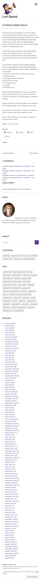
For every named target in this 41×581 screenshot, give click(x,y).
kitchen (31, 291)
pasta (25, 298)
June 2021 (8, 464)
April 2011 (8, 510)
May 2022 (8, 439)
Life (34, 256)
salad (22, 301)
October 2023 (9, 401)
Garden (15, 256)
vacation (7, 310)
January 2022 (9, 448)
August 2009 (9, 556)
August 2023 (9, 405)
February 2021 (10, 474)
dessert (17, 281)
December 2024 (10, 369)
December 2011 (10, 494)
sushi (14, 307)
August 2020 (9, 487)
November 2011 (10, 496)
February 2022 (10, 446)
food (31, 285)
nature (17, 298)
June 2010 (8, 533)
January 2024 (9, 394)
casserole (7, 278)
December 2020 (10, 478)
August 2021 (9, 460)
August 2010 (9, 528)
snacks (33, 304)
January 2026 (9, 339)
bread (6, 275)
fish (14, 285)
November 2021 (10, 453)
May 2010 (8, 535)
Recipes (22, 28)
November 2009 (10, 549)
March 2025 (9, 362)
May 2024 (8, 385)
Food (6, 256)
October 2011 (9, 499)
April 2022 (8, 442)
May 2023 (8, 412)
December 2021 (10, 451)
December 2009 (10, 546)
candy (34, 275)
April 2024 (8, 387)
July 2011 (8, 505)
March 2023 (9, 417)
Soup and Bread (8, 153)
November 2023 (10, 398)
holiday (15, 291)
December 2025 (10, 341)
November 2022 (10, 426)
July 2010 (8, 530)
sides (25, 304)
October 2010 (9, 524)
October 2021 (9, 455)
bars (29, 272)
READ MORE (26, 222)
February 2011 (10, 515)
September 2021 (10, 458)
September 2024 (10, 376)
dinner (26, 281)
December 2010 (10, 519)
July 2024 (8, 380)
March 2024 (9, 389)
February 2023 (10, 419)
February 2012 (10, 489)
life (5, 294)
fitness (22, 285)
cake (26, 275)
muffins (7, 298)
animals (7, 272)
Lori (16, 28)
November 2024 (10, 371)
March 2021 (9, 471)
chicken (26, 278)
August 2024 (9, 378)
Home (25, 256)
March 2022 (9, 444)
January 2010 (9, 544)
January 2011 (9, 517)
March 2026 (9, 335)
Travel (17, 259)
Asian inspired (19, 272)
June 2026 (8, 328)
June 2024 (8, 382)
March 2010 (9, 540)
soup (6, 307)
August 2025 (9, 351)
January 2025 (9, 366)
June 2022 (8, 437)
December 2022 (10, 423)
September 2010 (10, 526)
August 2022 (9, 433)
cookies (7, 281)
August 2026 (9, 323)
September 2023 (10, 403)
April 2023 (8, 414)
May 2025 (8, 357)
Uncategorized (29, 259)
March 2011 (9, 512)
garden (26, 288)
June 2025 (8, 355)
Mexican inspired (24, 294)
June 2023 (8, 410)
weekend (18, 310)
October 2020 (9, 483)
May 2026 (8, 330)
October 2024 (9, 373)
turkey (31, 307)
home (23, 291)
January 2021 (9, 476)
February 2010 (10, 542)
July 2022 (8, 435)
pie (33, 298)
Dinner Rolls (33, 153)
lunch (12, 294)
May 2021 (8, 467)
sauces (6, 304)
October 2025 (9, 346)
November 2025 (10, 344)
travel (21, 307)
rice (14, 301)
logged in (14, 189)
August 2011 (9, 503)
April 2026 (8, 332)
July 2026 (8, 325)
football (7, 288)
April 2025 (8, 360)
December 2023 (10, 396)
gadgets (17, 288)
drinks (6, 285)
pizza (6, 301)
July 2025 (8, 353)
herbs (6, 291)
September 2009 (10, 553)
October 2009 (9, 551)
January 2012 (9, 492)
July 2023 (8, 407)
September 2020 (10, 485)
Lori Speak (10, 16)
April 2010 (8, 537)
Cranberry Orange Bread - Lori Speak (21, 175)
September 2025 (10, 348)
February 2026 (10, 337)
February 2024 (10, 392)
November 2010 (10, 521)
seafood (15, 304)
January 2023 (9, 421)
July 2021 (8, 462)
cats (17, 278)
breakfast (16, 275)
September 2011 (10, 501)
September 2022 (10, 430)
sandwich (31, 301)
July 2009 (8, 558)
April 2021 (8, 469)
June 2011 (8, 508)
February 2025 (10, 364)
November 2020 (10, 480)
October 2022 (9, 428)
